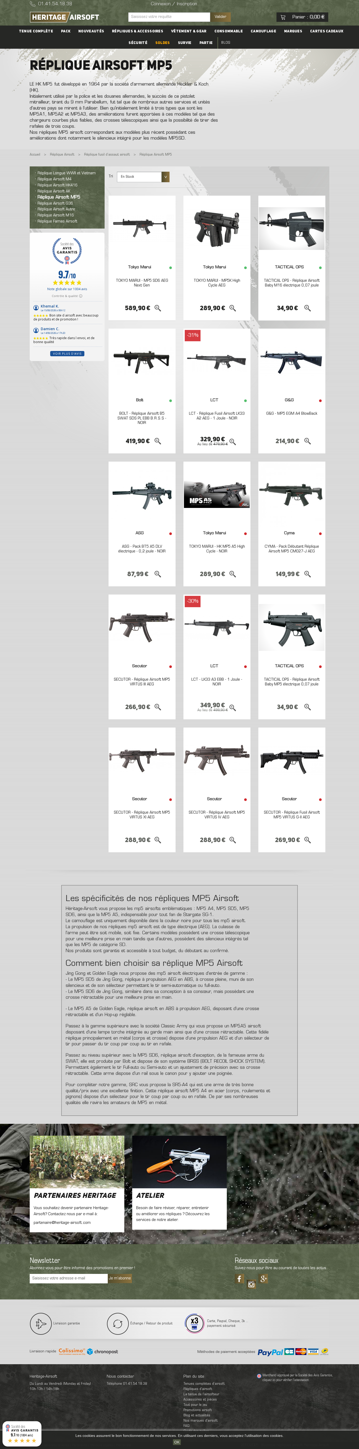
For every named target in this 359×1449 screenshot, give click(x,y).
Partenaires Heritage (75, 1196)
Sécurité (138, 43)
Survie (185, 43)
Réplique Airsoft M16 (56, 215)
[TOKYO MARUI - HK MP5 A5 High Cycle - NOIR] (216, 494)
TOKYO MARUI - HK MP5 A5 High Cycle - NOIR (217, 549)
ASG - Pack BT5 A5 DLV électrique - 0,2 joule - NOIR (142, 549)
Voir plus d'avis (67, 353)
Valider (220, 17)
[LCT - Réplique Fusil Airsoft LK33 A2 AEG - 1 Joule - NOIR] (216, 361)
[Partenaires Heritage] (77, 1162)
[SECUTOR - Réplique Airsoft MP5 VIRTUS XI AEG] (142, 760)
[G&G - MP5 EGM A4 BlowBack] (291, 361)
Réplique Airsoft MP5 (59, 197)
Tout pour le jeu (195, 1405)
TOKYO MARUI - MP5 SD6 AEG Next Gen (142, 283)
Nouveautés (91, 31)
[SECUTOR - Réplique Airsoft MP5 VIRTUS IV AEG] (216, 760)
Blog (225, 43)
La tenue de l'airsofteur (201, 1394)
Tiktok (251, 1282)
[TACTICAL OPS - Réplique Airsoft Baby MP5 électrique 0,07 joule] (291, 627)
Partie (206, 43)
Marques (293, 31)
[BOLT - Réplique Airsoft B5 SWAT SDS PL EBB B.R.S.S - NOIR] (142, 361)
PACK (65, 31)
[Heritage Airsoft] (77, 17)
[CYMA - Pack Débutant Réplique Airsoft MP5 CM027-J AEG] (291, 494)
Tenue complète (36, 31)
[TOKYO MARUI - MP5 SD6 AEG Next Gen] (142, 228)
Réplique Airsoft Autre (56, 209)
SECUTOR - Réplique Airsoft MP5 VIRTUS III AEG (142, 681)
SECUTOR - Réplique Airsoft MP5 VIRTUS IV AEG (217, 814)
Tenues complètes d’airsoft (204, 1384)
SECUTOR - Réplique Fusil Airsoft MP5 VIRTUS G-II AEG (292, 814)
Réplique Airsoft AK (54, 191)
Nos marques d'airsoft (200, 1421)
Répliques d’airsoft (197, 1389)
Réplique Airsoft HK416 (58, 185)
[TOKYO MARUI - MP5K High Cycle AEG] (216, 228)
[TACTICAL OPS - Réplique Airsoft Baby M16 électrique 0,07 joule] (291, 228)
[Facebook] (239, 1278)
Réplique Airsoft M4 (54, 179)
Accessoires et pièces (200, 1400)
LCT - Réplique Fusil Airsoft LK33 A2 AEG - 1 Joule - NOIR (217, 416)
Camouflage (263, 31)
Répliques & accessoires (137, 31)
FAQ (186, 1426)
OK (177, 1442)
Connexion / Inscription (174, 4)
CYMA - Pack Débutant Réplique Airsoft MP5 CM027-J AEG (292, 549)
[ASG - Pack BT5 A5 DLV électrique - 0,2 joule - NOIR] (142, 494)
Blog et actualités (196, 1415)
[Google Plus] (263, 1278)
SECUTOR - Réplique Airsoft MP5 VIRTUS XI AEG (142, 814)
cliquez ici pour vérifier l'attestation (286, 1380)
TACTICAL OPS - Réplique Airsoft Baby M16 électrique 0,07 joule (292, 283)
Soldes (162, 43)
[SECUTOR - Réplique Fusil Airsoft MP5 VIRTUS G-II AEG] (291, 760)
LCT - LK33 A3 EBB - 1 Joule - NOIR (216, 681)
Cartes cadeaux (326, 31)
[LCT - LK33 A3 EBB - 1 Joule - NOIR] (216, 627)
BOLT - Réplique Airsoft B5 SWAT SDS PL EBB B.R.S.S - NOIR (141, 418)
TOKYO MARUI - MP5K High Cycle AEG (217, 283)
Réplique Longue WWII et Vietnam (67, 173)
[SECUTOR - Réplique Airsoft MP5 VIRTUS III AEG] (142, 627)
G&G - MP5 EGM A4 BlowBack (291, 414)
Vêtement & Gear (189, 31)
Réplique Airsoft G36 (55, 203)
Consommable (228, 31)
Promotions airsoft (197, 1410)
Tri (111, 176)
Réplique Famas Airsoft (57, 221)
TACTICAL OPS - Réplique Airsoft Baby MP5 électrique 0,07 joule (292, 681)
